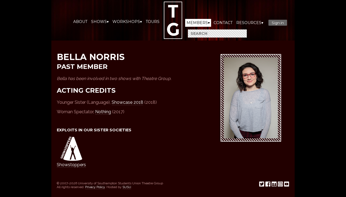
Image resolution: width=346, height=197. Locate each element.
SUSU (126, 187)
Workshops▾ (127, 21)
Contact (223, 22)
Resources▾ (249, 22)
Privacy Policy (95, 187)
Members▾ (198, 22)
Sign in (278, 23)
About (80, 21)
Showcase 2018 (127, 102)
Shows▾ (100, 21)
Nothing (103, 111)
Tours (152, 21)
